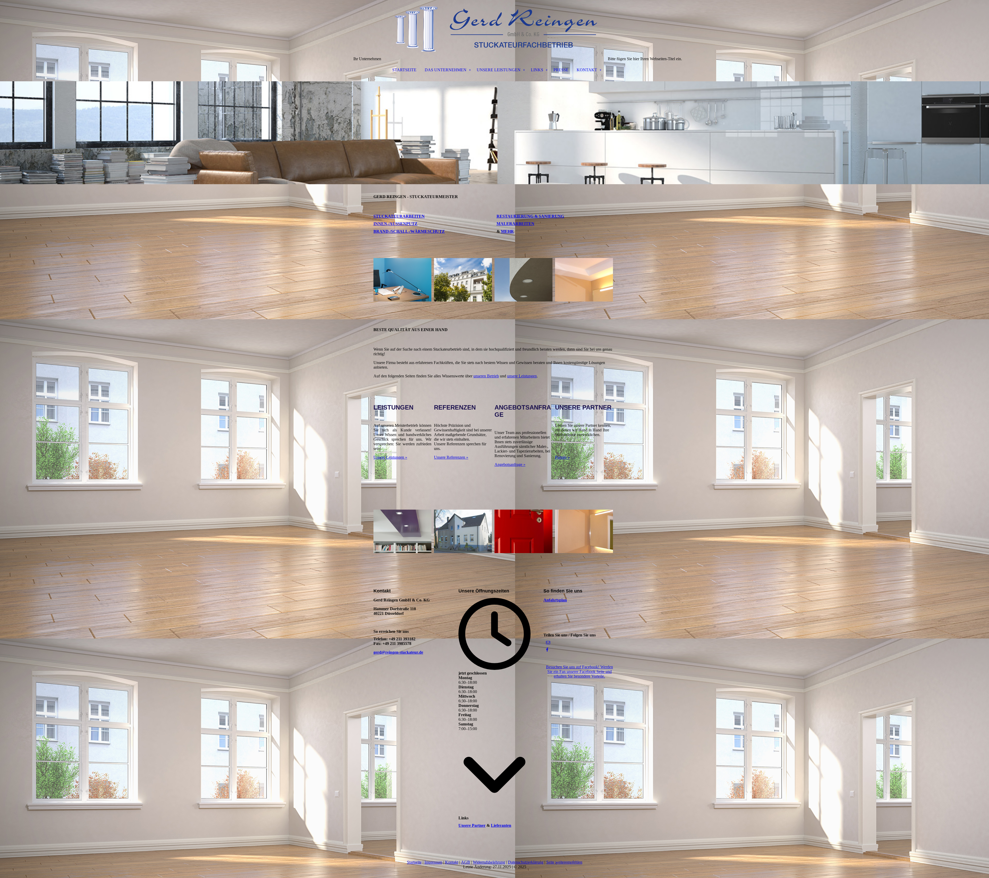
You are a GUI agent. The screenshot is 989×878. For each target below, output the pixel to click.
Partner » (562, 457)
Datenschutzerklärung (525, 862)
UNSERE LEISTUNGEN (499, 70)
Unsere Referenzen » (451, 457)
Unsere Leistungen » (390, 457)
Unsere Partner (471, 825)
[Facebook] (547, 650)
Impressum (433, 862)
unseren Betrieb (486, 376)
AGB (465, 862)
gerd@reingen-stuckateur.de (398, 652)
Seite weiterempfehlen (564, 862)
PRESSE (560, 70)
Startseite (414, 862)
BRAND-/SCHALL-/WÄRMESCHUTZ (409, 231)
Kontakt (451, 862)
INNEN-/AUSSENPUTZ (395, 223)
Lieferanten (501, 825)
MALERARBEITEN (515, 223)
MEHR (507, 231)
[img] (494, 25)
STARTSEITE (404, 70)
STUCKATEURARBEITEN (399, 216)
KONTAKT (587, 70)
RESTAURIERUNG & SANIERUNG (530, 216)
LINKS (537, 70)
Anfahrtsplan (555, 600)
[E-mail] (548, 642)
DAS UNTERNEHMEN (445, 70)
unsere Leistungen (522, 376)
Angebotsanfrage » (509, 464)
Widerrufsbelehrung (489, 862)
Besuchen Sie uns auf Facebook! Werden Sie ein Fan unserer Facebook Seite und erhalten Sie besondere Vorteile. (579, 671)
